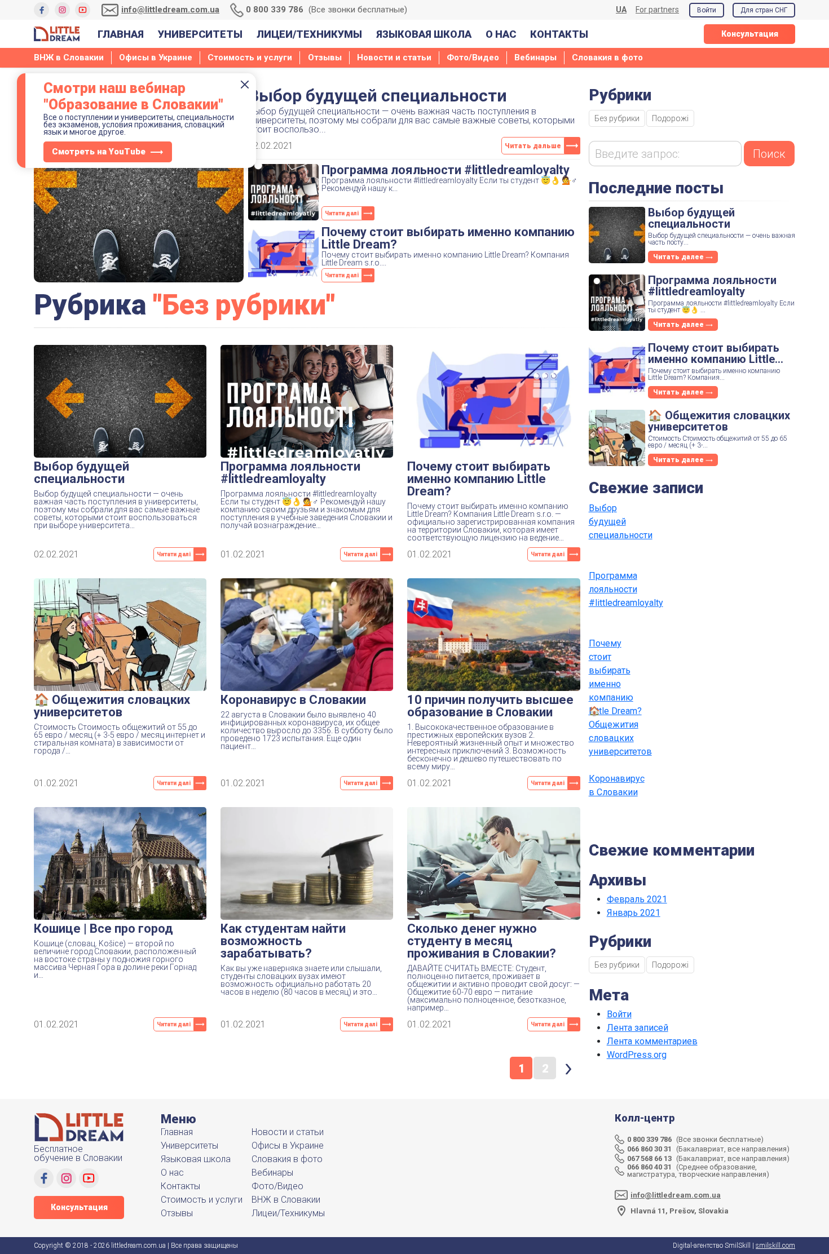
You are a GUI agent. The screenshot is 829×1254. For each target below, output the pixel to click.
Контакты (559, 34)
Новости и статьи (394, 57)
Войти (706, 10)
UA (621, 10)
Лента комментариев (652, 1041)
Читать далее (679, 257)
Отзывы (325, 57)
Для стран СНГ (763, 10)
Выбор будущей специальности (617, 521)
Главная (121, 34)
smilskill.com (775, 1245)
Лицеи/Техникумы (309, 34)
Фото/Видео (473, 57)
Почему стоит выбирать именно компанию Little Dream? (615, 665)
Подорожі (670, 118)
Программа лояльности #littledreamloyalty (617, 589)
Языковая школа (423, 34)
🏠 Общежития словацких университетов (617, 731)
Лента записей (637, 1027)
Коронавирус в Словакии (617, 785)
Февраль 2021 (637, 899)
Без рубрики (617, 118)
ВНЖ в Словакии (69, 57)
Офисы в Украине (155, 57)
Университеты (200, 34)
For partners (657, 9)
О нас (501, 34)
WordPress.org (637, 1054)
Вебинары (535, 57)
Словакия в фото (607, 57)
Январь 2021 (633, 912)
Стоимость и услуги (250, 57)
